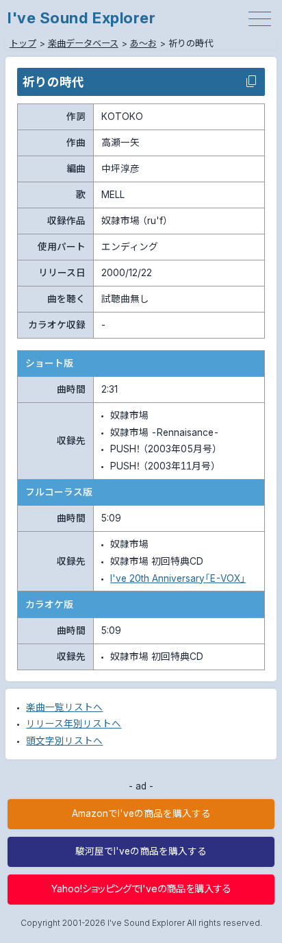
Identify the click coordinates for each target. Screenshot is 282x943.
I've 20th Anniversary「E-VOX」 (178, 578)
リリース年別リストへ (73, 723)
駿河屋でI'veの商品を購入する (141, 851)
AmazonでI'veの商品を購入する (141, 813)
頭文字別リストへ (64, 740)
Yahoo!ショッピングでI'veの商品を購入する (141, 888)
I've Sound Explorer (81, 18)
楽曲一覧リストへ (64, 707)
